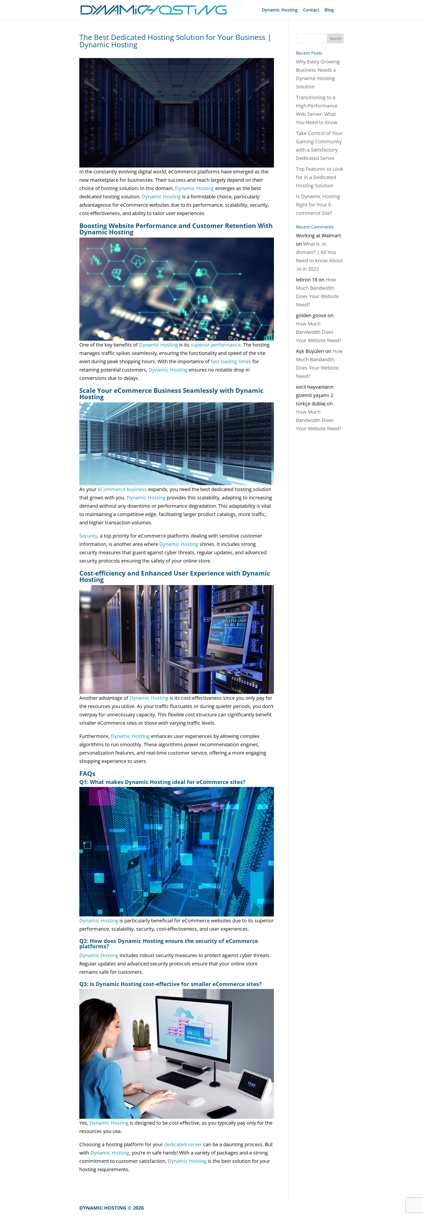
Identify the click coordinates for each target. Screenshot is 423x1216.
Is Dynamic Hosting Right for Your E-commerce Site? (318, 204)
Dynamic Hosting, (109, 1152)
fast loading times (230, 361)
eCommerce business (121, 489)
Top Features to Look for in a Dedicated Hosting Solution (319, 177)
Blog (329, 10)
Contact (311, 10)
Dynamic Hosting (280, 10)
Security (88, 535)
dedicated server (182, 1144)
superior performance (215, 344)
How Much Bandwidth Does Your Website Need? (318, 332)
